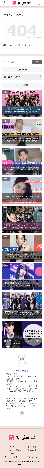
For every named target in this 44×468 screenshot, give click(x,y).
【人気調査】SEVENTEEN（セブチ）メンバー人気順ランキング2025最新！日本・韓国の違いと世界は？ (22, 111)
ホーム (12, 447)
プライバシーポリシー (12, 457)
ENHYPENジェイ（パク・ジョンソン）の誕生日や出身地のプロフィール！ (22, 342)
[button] (39, 364)
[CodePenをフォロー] (22, 413)
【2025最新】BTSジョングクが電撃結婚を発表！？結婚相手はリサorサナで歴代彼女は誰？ (22, 168)
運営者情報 (32, 450)
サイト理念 (32, 447)
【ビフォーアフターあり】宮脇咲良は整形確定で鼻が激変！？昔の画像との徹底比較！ (22, 139)
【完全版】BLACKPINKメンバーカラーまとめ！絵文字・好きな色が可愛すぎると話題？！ (22, 226)
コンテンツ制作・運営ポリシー (12, 451)
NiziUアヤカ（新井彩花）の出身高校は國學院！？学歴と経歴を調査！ (22, 197)
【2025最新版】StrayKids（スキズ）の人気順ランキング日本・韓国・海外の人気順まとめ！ (22, 313)
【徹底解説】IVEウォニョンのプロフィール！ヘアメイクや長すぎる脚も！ (22, 284)
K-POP (6, 92)
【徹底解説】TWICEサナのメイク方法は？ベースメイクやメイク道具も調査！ (22, 255)
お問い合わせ (32, 457)
